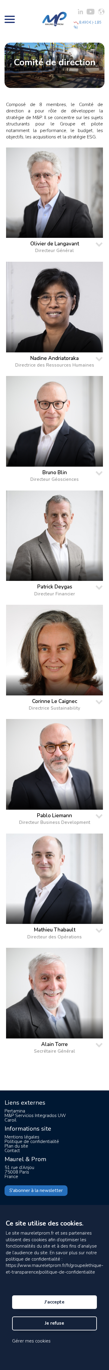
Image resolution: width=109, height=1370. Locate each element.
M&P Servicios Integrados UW (35, 1116)
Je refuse (54, 1323)
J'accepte (54, 1302)
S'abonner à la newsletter (36, 1190)
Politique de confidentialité (32, 1141)
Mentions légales (22, 1137)
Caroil (10, 1120)
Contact (12, 1151)
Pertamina (15, 1111)
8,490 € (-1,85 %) (87, 25)
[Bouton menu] (10, 19)
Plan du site (16, 1146)
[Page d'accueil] (54, 19)
